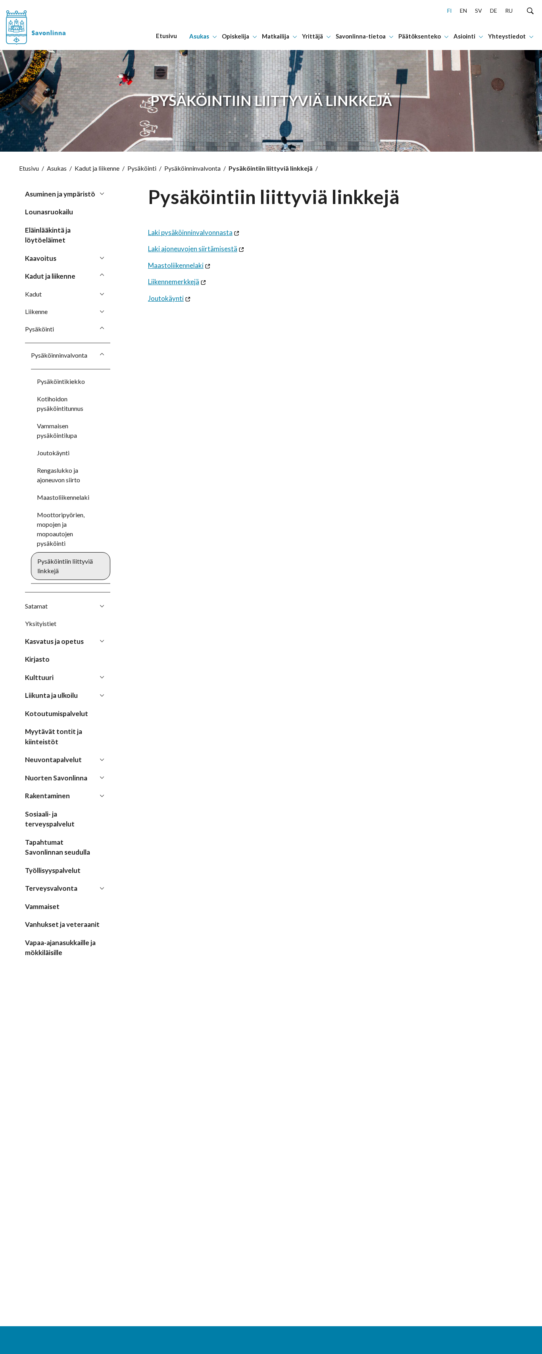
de (493, 10)
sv (478, 10)
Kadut (33, 294)
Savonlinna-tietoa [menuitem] (361, 36)
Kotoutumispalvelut (56, 713)
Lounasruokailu (49, 212)
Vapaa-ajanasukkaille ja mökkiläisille (60, 947)
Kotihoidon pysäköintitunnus (60, 403)
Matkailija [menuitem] (275, 36)
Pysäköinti (141, 168)
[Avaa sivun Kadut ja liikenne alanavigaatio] (102, 275)
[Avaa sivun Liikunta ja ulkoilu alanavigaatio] (102, 695)
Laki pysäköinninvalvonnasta (190, 232)
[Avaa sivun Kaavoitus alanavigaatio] (102, 257)
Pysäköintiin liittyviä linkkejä (65, 565)
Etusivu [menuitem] (166, 35)
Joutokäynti (53, 452)
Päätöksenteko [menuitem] (419, 36)
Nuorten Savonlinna (56, 778)
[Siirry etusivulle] (50, 25)
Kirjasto (37, 659)
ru (509, 10)
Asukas (57, 168)
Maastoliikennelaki (63, 497)
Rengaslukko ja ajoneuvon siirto (58, 474)
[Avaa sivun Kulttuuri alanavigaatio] (102, 677)
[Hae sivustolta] (530, 10)
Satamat (36, 606)
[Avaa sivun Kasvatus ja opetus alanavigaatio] (102, 641)
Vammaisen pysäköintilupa (57, 430)
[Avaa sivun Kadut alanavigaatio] (102, 294)
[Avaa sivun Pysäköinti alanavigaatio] (102, 329)
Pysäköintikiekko (61, 381)
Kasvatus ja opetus (54, 641)
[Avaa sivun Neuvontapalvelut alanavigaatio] (102, 759)
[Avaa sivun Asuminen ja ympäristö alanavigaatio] (102, 193)
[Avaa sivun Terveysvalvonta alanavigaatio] (102, 887)
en (463, 10)
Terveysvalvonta (51, 888)
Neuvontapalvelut (53, 759)
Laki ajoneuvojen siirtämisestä (192, 249)
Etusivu (29, 168)
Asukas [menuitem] (199, 36)
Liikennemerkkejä (173, 281)
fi (449, 10)
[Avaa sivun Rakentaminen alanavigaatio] (102, 795)
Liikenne (36, 311)
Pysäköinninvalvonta (192, 168)
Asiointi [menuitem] (464, 36)
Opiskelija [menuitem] (235, 36)
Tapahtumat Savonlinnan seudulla (57, 847)
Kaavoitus (40, 258)
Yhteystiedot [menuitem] (507, 36)
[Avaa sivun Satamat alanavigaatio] (102, 606)
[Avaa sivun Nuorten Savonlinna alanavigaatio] (102, 777)
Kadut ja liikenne (97, 168)
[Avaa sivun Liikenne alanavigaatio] (102, 311)
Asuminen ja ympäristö (60, 194)
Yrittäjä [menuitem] (312, 36)
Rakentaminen (47, 796)
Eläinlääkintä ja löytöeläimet (48, 235)
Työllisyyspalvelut (53, 870)
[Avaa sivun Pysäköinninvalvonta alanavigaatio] (102, 355)
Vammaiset (42, 906)
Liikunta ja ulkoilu (51, 695)
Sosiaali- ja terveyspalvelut (50, 819)
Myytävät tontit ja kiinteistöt (53, 736)
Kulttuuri (39, 677)
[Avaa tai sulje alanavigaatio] (214, 36)
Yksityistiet (40, 623)
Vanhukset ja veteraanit (62, 924)
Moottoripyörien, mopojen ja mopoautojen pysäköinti (61, 529)
